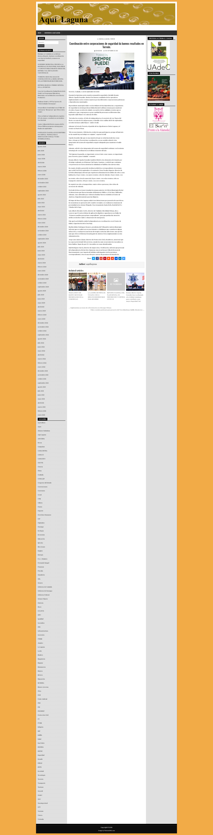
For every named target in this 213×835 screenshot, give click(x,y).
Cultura (40, 503)
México (40, 675)
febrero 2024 (42, 267)
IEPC (39, 615)
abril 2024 (41, 259)
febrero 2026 (42, 171)
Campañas (41, 447)
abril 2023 (41, 307)
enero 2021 (41, 415)
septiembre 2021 (43, 383)
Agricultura (41, 423)
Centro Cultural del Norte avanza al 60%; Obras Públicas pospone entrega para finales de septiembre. (51, 126)
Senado (40, 759)
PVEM (40, 723)
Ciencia (40, 467)
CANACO (41, 455)
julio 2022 (41, 343)
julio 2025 (41, 199)
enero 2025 (41, 223)
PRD (39, 703)
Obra (39, 691)
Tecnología (41, 775)
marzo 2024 (42, 263)
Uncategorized (43, 803)
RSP (39, 731)
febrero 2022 (42, 363)
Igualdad (40, 619)
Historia (40, 603)
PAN (39, 695)
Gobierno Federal (43, 595)
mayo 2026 (41, 158)
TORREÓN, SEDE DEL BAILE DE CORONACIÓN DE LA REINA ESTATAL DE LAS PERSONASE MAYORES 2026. (50, 79)
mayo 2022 (41, 351)
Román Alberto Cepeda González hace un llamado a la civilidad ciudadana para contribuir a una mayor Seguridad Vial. (134, 297)
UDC (39, 799)
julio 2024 (41, 247)
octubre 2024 (42, 235)
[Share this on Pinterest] (104, 258)
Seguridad (41, 755)
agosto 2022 (42, 339)
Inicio (39, 33)
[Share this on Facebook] (97, 258)
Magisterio (41, 659)
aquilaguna (99, 51)
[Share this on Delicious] (123, 258)
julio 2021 (41, 391)
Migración (41, 679)
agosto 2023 (42, 291)
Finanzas (41, 567)
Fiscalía (40, 571)
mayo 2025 (41, 207)
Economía (41, 535)
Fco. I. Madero (42, 559)
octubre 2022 (42, 331)
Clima (39, 471)
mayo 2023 (41, 303)
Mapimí (40, 663)
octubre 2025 (42, 186)
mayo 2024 (41, 255)
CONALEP (41, 479)
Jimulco (40, 643)
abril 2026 (41, 162)
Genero (40, 583)
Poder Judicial (42, 699)
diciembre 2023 (43, 275)
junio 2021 (41, 395)
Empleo (40, 551)
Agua (39, 427)
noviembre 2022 (43, 327)
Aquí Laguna (42, 435)
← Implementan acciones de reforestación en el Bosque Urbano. (90, 308)
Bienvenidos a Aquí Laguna (52, 33)
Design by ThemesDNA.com (106, 830)
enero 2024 (41, 271)
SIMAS (40, 763)
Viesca (40, 815)
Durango (41, 527)
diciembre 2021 (43, 371)
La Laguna (106, 39)
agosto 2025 (42, 195)
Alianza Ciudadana (44, 431)
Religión (40, 727)
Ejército (40, 543)
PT (38, 719)
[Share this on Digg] (116, 258)
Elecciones (41, 547)
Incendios (41, 623)
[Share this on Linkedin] (119, 258)
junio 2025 (41, 203)
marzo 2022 (42, 359)
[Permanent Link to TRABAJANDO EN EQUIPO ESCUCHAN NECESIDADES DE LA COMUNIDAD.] (78, 282)
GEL (39, 579)
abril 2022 (41, 355)
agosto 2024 (42, 243)
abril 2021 (41, 403)
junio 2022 (41, 347)
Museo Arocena (43, 687)
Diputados (41, 523)
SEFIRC (40, 751)
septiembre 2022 (43, 335)
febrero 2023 (42, 315)
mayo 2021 (41, 399)
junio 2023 (41, 299)
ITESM (40, 639)
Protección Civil (43, 715)
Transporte (41, 783)
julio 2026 (41, 151)
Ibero (39, 607)
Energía (40, 555)
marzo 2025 (42, 215)
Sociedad (41, 771)
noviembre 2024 (43, 231)
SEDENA (41, 747)
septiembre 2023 (43, 287)
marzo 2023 (42, 311)
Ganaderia (41, 575)
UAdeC (40, 795)
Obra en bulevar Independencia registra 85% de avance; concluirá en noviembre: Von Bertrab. (51, 118)
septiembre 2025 (43, 191)
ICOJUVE (41, 611)
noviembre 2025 (43, 182)
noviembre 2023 (43, 279)
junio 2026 (41, 154)
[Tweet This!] (93, 258)
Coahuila (101, 39)
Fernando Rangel (43, 563)
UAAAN (40, 791)
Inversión (41, 635)
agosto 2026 (42, 146)
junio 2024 (41, 251)
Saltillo (40, 735)
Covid (39, 495)
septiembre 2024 (43, 239)
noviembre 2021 (43, 375)
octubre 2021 (42, 379)
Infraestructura (43, 631)
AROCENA (41, 439)
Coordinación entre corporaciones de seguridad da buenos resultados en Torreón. (106, 45)
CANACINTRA (42, 451)
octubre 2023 (42, 283)
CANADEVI (41, 459)
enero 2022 (41, 367)
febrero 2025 (42, 219)
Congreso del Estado (44, 483)
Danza (40, 507)
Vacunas (40, 811)
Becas (40, 443)
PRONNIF (41, 711)
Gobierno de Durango (45, 591)
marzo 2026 (42, 166)
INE (39, 627)
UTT (39, 807)
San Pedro (41, 743)
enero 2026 (41, 175)
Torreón (112, 39)
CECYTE (40, 463)
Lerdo (40, 651)
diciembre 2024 (43, 227)
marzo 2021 (41, 407)
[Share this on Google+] (101, 258)
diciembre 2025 (43, 179)
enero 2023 (41, 319)
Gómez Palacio (43, 599)
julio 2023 (41, 295)
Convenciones (42, 487)
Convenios (41, 491)
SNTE (39, 767)
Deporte (40, 511)
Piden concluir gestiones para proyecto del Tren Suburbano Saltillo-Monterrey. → (117, 310)
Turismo (40, 787)
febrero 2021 (42, 411)
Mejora (40, 671)
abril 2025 (41, 210)
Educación (41, 539)
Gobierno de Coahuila (45, 587)
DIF (39, 519)
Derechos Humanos (44, 515)
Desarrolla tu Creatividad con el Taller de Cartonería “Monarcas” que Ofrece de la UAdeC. (51, 110)
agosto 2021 (42, 387)
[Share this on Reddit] (108, 258)
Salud (39, 739)
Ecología (41, 531)
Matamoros (42, 667)
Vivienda (41, 819)
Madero (40, 655)
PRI (39, 707)
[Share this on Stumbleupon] (112, 258)
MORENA (41, 683)
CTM (39, 499)
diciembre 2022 (43, 323)
